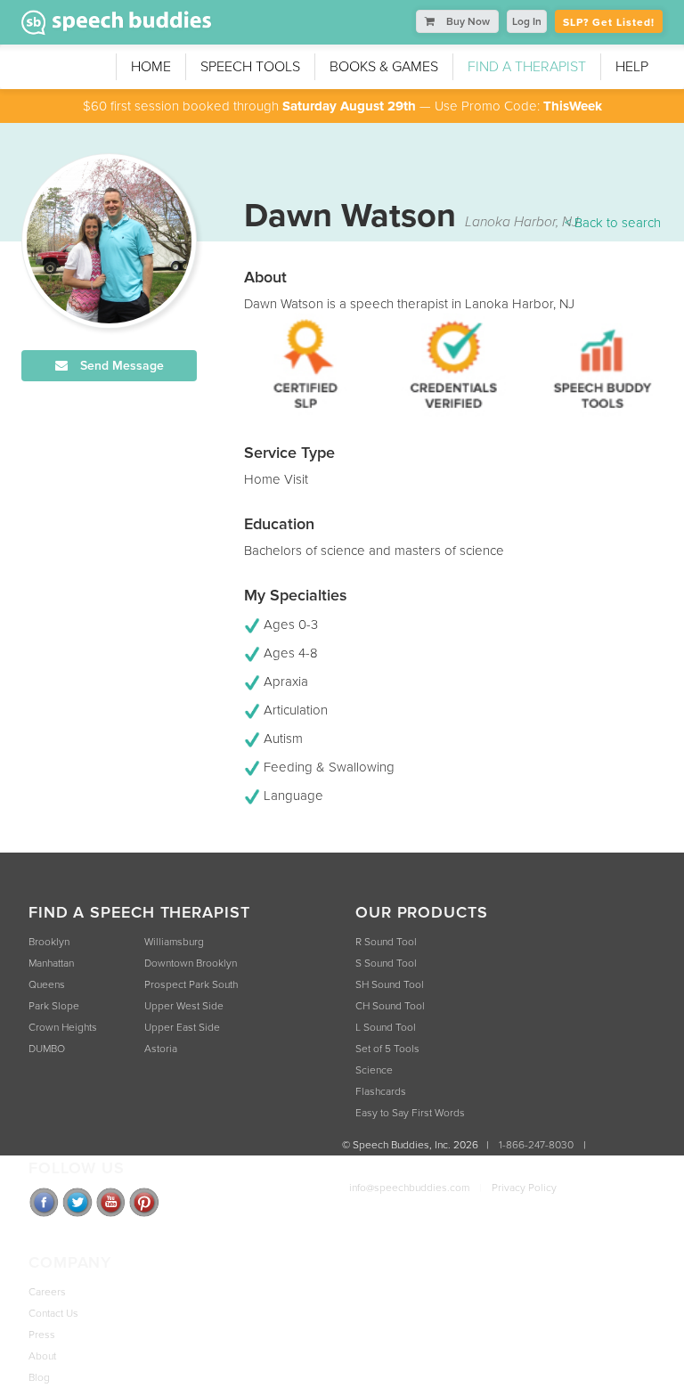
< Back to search (613, 223)
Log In (527, 21)
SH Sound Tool (389, 984)
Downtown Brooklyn (190, 963)
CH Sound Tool (390, 1006)
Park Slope (53, 1006)
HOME (151, 67)
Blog (39, 1377)
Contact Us (53, 1313)
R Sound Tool (386, 941)
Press (41, 1334)
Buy (467, 21)
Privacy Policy (524, 1187)
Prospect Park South (191, 984)
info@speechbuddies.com (409, 1187)
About (42, 1356)
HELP (631, 67)
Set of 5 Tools (387, 1048)
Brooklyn (48, 941)
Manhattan (51, 963)
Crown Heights (62, 1027)
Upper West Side (184, 1006)
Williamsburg (174, 941)
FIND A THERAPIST (527, 67)
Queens (46, 984)
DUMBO (46, 1048)
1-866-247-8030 (536, 1145)
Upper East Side (182, 1027)
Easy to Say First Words (410, 1112)
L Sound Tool (385, 1027)
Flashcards (380, 1091)
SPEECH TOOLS (250, 67)
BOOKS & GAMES (384, 67)
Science (374, 1070)
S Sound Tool (386, 963)
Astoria (160, 1048)
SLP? (609, 22)
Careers (47, 1292)
